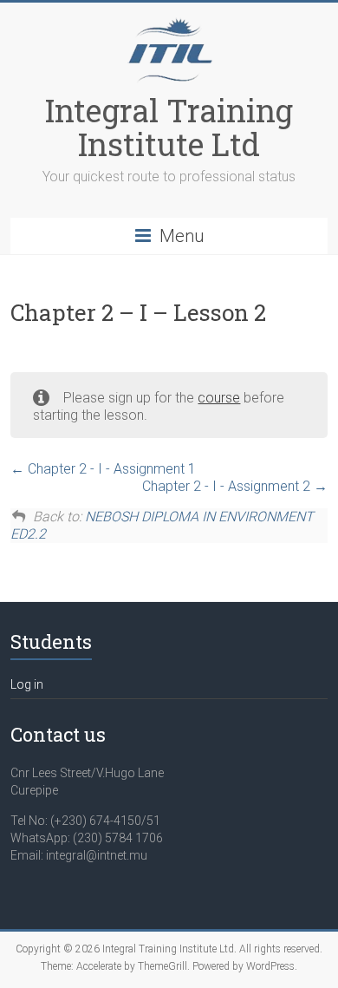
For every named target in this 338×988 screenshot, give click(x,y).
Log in (26, 684)
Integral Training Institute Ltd (169, 127)
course (219, 397)
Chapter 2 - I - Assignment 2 (228, 486)
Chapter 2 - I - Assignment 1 (110, 469)
